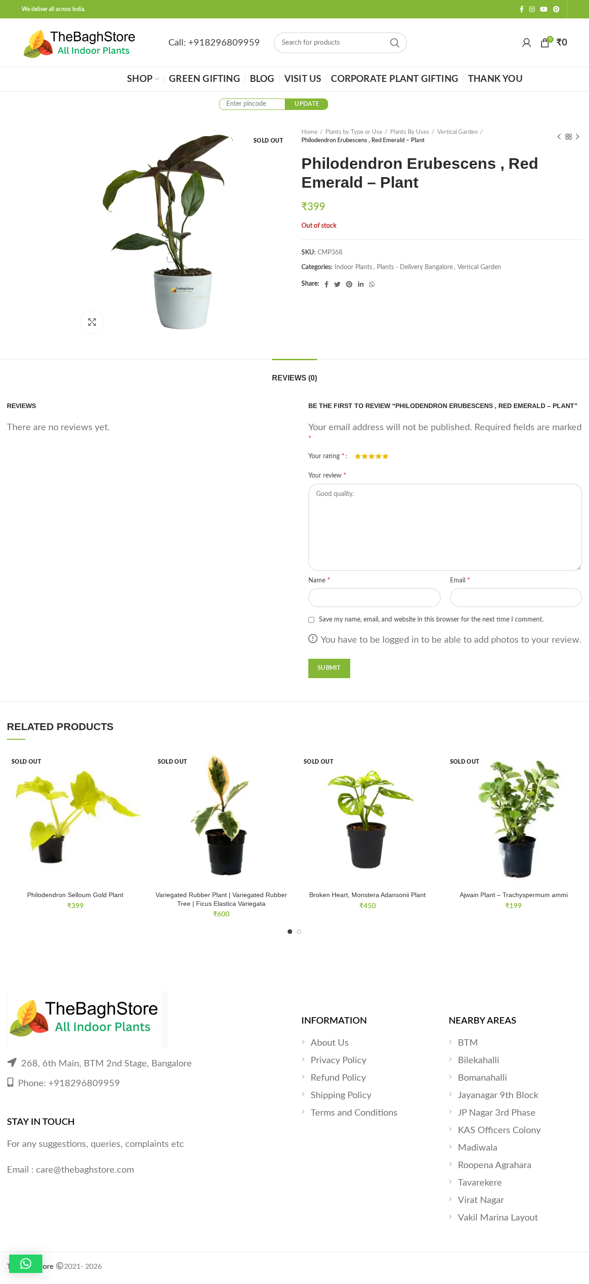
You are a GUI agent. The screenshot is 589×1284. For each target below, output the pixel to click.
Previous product (559, 136)
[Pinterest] (556, 9)
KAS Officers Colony (499, 1130)
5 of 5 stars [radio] (385, 456)
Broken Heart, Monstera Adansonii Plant (367, 894)
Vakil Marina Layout (498, 1217)
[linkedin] (360, 284)
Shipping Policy (341, 1095)
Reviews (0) (294, 378)
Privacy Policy (338, 1060)
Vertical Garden (457, 132)
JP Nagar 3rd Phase (497, 1112)
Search (394, 42)
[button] (25, 1264)
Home (309, 132)
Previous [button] (21, 157)
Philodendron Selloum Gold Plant (75, 894)
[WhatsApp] (371, 284)
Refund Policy (338, 1077)
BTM (468, 1043)
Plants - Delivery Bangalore (415, 267)
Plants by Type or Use (353, 132)
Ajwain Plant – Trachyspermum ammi (514, 894)
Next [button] (52, 157)
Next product (577, 136)
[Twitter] (337, 284)
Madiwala (477, 1147)
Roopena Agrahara (494, 1165)
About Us (330, 1043)
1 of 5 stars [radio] (357, 456)
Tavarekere (480, 1182)
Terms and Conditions (354, 1112)
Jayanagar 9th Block (498, 1095)
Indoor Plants (353, 267)
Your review (327, 475)
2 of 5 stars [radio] (364, 456)
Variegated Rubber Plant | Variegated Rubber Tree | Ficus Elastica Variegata (221, 899)
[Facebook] (521, 9)
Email (460, 580)
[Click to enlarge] (92, 322)
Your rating (326, 456)
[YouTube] (543, 9)
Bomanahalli (482, 1077)
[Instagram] (531, 9)
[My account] (527, 43)
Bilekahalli (478, 1060)
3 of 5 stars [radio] (371, 456)
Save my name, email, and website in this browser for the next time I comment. (431, 619)
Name (319, 580)
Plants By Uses (409, 132)
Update (306, 104)
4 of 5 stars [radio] (378, 456)
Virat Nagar (481, 1200)
